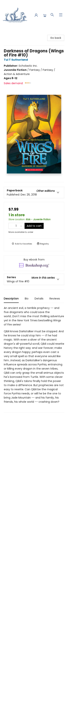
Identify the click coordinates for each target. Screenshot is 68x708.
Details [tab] (39, 298)
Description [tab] (11, 298)
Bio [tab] (27, 298)
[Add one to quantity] (21, 226)
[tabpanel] (34, 359)
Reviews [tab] (54, 298)
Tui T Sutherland (16, 60)
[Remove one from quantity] (11, 226)
